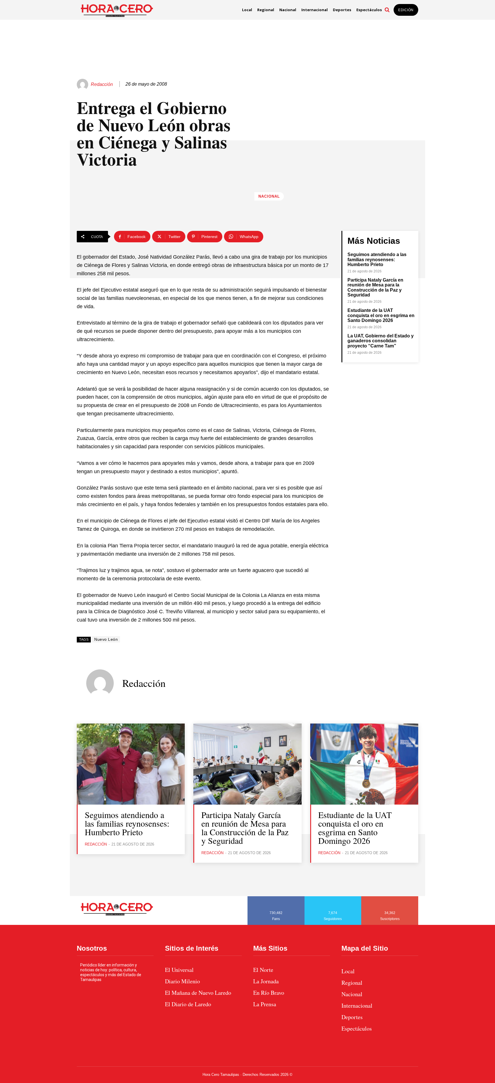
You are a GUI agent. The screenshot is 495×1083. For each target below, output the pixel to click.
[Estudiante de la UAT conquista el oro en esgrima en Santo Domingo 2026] (364, 764)
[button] (387, 9)
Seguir (333, 898)
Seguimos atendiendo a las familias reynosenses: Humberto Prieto (376, 259)
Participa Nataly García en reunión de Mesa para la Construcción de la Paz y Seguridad (375, 288)
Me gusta (276, 898)
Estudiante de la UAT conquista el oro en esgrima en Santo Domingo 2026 (381, 315)
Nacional (269, 196)
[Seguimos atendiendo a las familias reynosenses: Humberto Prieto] (131, 764)
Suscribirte (390, 898)
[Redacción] (83, 84)
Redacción (102, 84)
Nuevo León (106, 639)
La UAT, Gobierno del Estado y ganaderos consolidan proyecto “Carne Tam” (380, 340)
